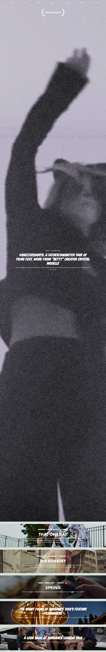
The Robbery (53, 561)
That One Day (53, 534)
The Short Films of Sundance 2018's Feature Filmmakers (53, 611)
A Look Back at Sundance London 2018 (53, 637)
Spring (53, 587)
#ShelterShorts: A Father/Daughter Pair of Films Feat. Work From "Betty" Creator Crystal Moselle (53, 259)
